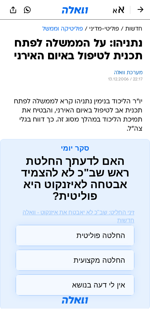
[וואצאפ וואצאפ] (27, 9)
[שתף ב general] (13, 10)
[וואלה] (75, 9)
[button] (118, 10)
